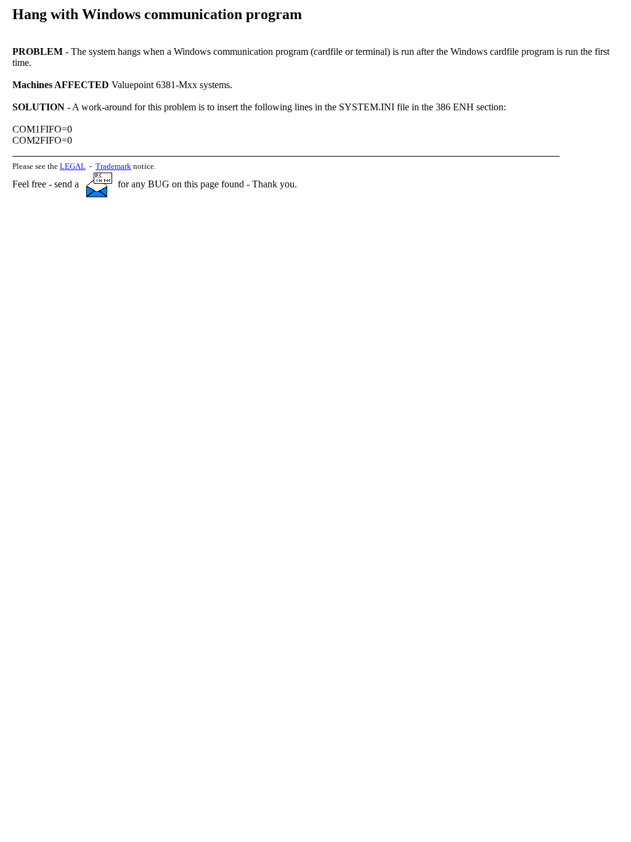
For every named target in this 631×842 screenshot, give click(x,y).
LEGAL (73, 166)
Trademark (113, 166)
